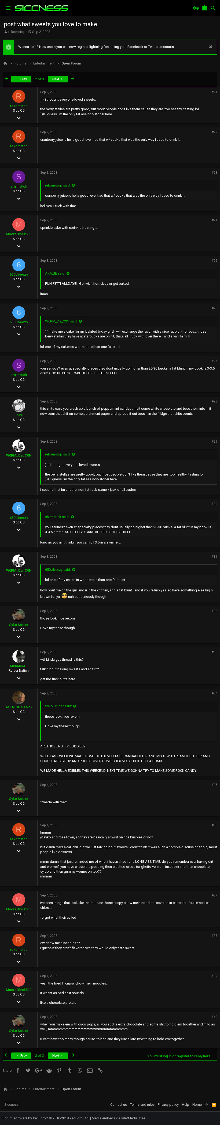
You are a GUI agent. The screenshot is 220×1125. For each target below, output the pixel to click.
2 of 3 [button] (39, 79)
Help (185, 1105)
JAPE (18, 415)
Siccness (11, 1105)
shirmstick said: (57, 517)
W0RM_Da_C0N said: (61, 321)
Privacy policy (168, 1105)
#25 (214, 261)
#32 (214, 611)
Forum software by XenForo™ (46, 1118)
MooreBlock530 (18, 234)
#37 (214, 895)
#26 (214, 308)
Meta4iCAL (18, 666)
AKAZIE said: (55, 273)
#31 (214, 556)
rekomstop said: (58, 185)
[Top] (206, 1105)
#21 (214, 92)
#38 (214, 936)
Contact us (118, 1105)
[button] (8, 8)
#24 (214, 220)
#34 (214, 693)
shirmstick (18, 186)
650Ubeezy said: (58, 570)
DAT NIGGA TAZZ (19, 707)
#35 (214, 785)
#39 (214, 976)
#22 (214, 132)
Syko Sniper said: (58, 706)
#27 (214, 361)
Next (56, 79)
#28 (214, 401)
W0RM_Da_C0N (18, 455)
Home (197, 1105)
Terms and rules (142, 1105)
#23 (214, 172)
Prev (23, 79)
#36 (214, 825)
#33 (214, 652)
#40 (214, 1017)
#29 (214, 441)
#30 (214, 504)
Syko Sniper (18, 625)
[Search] (213, 8)
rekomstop (16, 32)
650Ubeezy (19, 274)
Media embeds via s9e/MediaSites (118, 1118)
